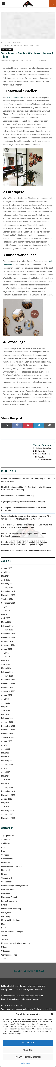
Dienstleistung (7, 859)
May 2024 (5, 660)
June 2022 (5, 749)
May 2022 (5, 753)
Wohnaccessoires (9, 955)
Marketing (5, 916)
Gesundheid (6, 878)
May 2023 (5, 707)
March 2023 (6, 714)
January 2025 (7, 630)
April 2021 (5, 780)
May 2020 (5, 803)
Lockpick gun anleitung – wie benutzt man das (20, 999)
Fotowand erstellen (15, 97)
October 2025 (7, 599)
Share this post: (46, 459)
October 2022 (7, 734)
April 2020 (5, 807)
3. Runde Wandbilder (42, 454)
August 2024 (6, 649)
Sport (3, 928)
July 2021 (5, 768)
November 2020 (8, 795)
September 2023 (8, 691)
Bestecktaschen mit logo (11, 1005)
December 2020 (8, 791)
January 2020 (7, 814)
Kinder (4, 905)
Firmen (4, 874)
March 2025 (6, 622)
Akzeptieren (28, 1043)
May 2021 (5, 776)
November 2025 (8, 595)
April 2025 (5, 618)
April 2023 (5, 710)
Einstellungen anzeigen (28, 1057)
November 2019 (8, 818)
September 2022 (8, 737)
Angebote (5, 839)
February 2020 (7, 810)
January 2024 (7, 676)
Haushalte (5, 893)
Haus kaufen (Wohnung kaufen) (14, 886)
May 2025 (5, 614)
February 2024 (7, 672)
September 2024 (8, 645)
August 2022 (6, 741)
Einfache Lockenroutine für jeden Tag (17, 496)
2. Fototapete (40, 451)
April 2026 (5, 580)
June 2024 (5, 657)
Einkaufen (5, 863)
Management (7, 912)
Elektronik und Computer (11, 866)
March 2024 (6, 668)
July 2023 (5, 699)
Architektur (6, 843)
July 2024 (5, 653)
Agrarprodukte (7, 836)
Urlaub (4, 947)
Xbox (3, 959)
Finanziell (5, 870)
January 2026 (7, 587)
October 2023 (7, 687)
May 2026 (5, 576)
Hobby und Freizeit (9, 897)
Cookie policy (25, 1063)
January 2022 (7, 764)
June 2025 (5, 611)
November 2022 (8, 730)
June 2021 (5, 772)
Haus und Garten (7, 49)
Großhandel (6, 882)
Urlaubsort (5, 951)
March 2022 (6, 757)
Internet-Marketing (9, 901)
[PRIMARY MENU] (3, 3)
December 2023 (8, 680)
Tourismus (6, 939)
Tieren (4, 936)
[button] (52, 1014)
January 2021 (7, 787)
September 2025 (8, 603)
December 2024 (8, 634)
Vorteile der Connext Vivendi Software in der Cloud (22, 996)
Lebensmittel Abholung (11, 909)
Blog (3, 851)
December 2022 (8, 726)
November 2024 (8, 637)
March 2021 (6, 783)
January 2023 (7, 722)
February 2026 (7, 584)
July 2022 (5, 745)
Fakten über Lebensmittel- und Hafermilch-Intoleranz (23, 986)
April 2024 (5, 664)
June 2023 (5, 703)
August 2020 (6, 799)
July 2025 (5, 607)
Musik (3, 924)
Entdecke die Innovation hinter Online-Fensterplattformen (26, 551)
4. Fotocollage (40, 457)
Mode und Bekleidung (10, 920)
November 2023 (8, 684)
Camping (5, 855)
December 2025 (8, 591)
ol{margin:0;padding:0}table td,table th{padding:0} (23, 502)
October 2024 (7, 641)
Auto (3, 847)
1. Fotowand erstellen (43, 448)
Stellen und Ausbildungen (12, 932)
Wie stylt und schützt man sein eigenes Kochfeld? (21, 989)
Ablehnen (28, 1050)
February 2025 (7, 626)
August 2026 (6, 568)
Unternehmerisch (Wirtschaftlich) (15, 943)
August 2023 (6, 695)
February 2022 (7, 760)
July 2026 (5, 572)
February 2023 (7, 718)
